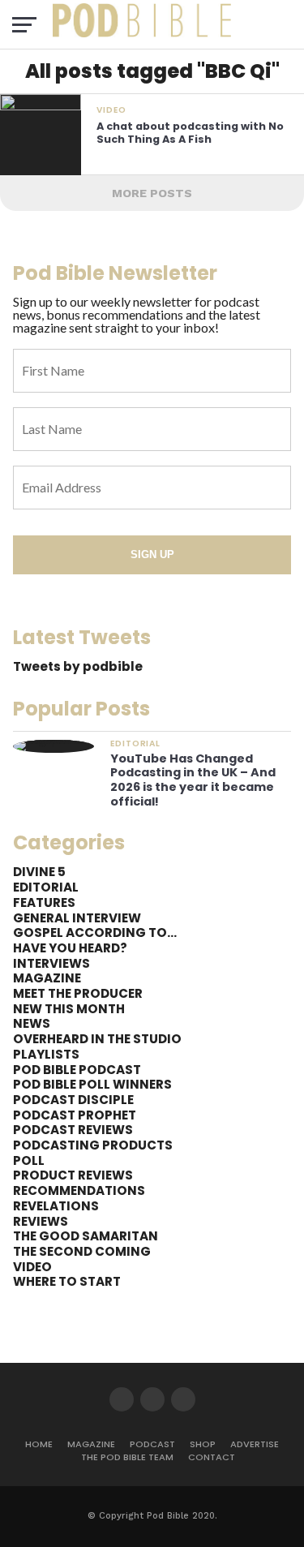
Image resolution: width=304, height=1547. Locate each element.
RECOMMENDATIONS (79, 1190)
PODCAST (152, 1443)
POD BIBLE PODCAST (77, 1069)
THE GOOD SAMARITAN (85, 1235)
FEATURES (44, 902)
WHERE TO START (67, 1281)
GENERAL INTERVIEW (77, 917)
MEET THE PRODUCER (78, 993)
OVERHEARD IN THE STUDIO (97, 1038)
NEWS (31, 1023)
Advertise (254, 1443)
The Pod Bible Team (127, 1456)
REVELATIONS (56, 1205)
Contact (211, 1456)
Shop (203, 1443)
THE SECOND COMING (82, 1251)
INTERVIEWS (51, 963)
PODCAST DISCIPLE (73, 1099)
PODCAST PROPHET (74, 1115)
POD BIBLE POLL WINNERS (92, 1084)
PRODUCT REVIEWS (73, 1175)
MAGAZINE (47, 977)
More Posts (152, 193)
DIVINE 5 (39, 871)
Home (39, 1443)
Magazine (91, 1443)
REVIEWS (40, 1221)
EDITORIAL (46, 887)
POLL (29, 1160)
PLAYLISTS (46, 1054)
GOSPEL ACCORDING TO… (95, 932)
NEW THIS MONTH (69, 1008)
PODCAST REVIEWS (73, 1129)
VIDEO (32, 1266)
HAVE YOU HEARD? (70, 947)
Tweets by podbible (78, 666)
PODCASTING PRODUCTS (93, 1145)
